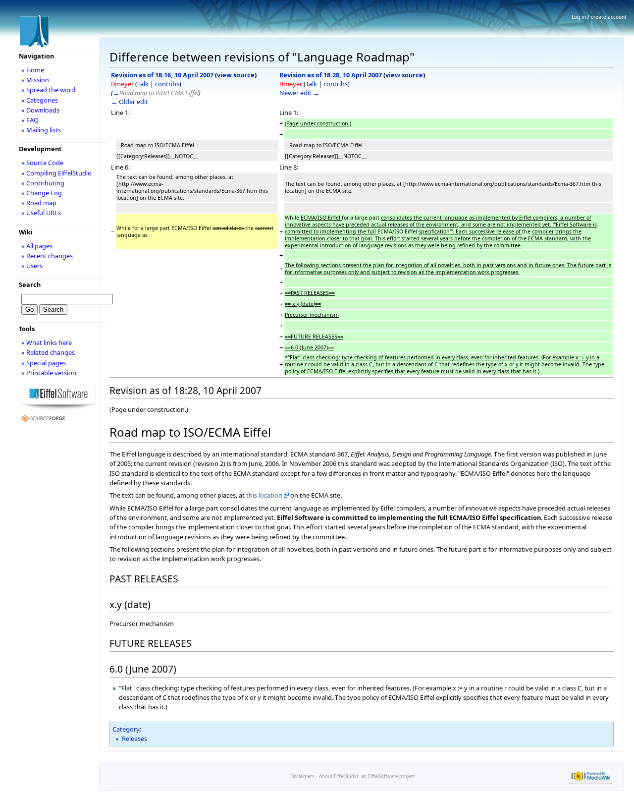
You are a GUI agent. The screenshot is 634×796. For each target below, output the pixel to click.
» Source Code (42, 162)
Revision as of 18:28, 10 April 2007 (330, 74)
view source (236, 74)
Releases (134, 738)
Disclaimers (302, 776)
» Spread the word (48, 89)
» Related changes (48, 352)
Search (30, 284)
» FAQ (30, 119)
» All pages (37, 245)
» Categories (39, 100)
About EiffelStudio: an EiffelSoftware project (367, 776)
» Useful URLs (41, 212)
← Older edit (129, 101)
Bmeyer (122, 83)
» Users (32, 265)
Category (126, 729)
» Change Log (41, 192)
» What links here (46, 342)
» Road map (38, 202)
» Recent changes (47, 255)
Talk (143, 83)
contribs (167, 83)
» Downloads (40, 110)
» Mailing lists (41, 129)
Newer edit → (299, 92)
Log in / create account (599, 16)
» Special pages (43, 362)
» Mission (35, 79)
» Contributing (42, 182)
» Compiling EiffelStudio (56, 173)
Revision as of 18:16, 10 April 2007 (162, 74)
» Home (32, 69)
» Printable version (48, 372)
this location (264, 495)
